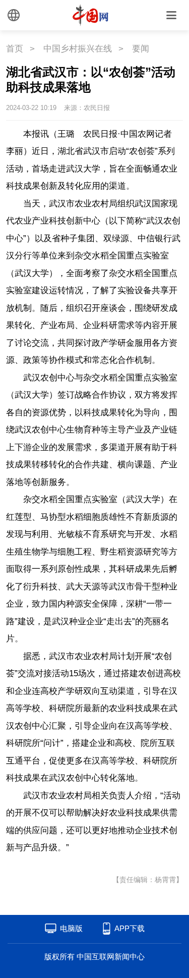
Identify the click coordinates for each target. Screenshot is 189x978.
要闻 (140, 48)
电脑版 (71, 928)
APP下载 (129, 928)
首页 (14, 48)
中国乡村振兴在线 (77, 48)
